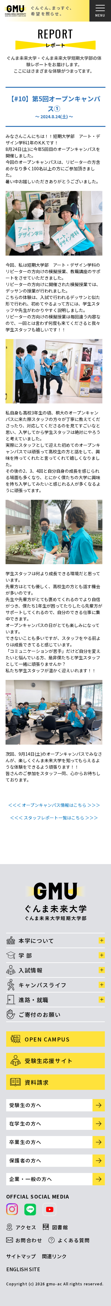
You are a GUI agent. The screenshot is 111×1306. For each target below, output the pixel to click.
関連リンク (54, 1256)
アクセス (26, 1227)
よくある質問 (74, 1240)
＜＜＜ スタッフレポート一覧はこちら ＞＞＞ (54, 818)
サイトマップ (21, 1256)
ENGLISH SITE (23, 1269)
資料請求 (37, 1082)
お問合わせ (28, 1240)
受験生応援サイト (49, 1061)
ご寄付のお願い (39, 1014)
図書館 (60, 1227)
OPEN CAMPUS (47, 1039)
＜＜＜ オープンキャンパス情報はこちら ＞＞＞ (54, 805)
